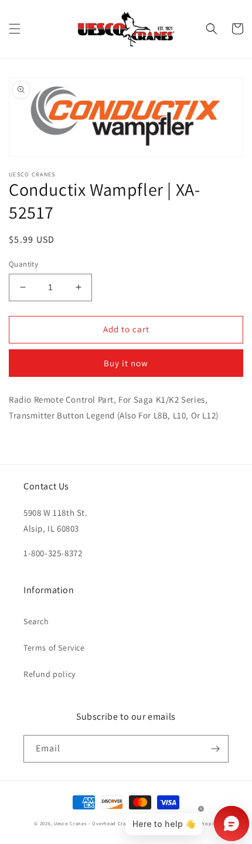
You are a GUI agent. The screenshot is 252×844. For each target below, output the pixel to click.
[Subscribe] (215, 749)
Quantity (23, 264)
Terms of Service (54, 647)
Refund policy (49, 674)
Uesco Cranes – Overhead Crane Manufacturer (110, 823)
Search (36, 621)
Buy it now (126, 363)
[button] (15, 29)
